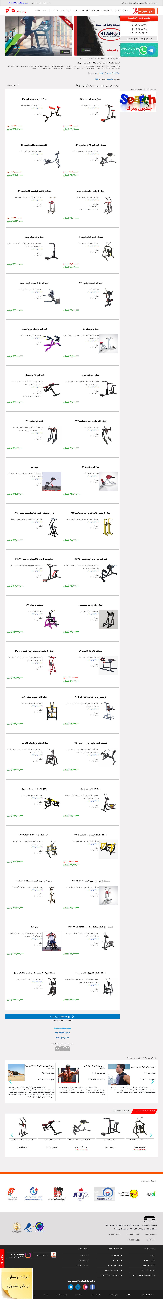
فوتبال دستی (95, 1294)
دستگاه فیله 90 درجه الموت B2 (34, 99)
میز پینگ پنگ (62, 1294)
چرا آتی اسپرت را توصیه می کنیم (144, 1275)
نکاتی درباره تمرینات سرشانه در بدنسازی (94, 1066)
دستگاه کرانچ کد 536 (34, 605)
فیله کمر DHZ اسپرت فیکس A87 (34, 283)
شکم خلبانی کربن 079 (34, 421)
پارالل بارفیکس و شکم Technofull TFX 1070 (34, 880)
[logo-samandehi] (17, 1228)
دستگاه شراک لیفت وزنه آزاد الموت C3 (90, 834)
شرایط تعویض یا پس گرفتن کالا (111, 1275)
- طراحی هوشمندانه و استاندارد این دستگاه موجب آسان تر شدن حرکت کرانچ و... (82, 982)
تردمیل (128, 1294)
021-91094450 (114, 73)
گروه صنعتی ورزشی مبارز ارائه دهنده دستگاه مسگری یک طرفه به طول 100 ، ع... (24, 246)
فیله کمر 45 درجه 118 (90, 467)
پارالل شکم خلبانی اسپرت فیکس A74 (90, 421)
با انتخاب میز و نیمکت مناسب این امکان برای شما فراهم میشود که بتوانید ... (25, 660)
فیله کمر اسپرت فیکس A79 (90, 283)
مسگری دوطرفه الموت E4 (90, 99)
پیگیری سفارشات (116, 1255)
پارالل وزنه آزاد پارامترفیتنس (90, 605)
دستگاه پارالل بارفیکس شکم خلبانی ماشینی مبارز (34, 972)
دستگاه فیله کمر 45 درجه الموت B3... (86, 152)
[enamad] (29, 1228)
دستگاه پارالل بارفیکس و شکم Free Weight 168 (90, 880)
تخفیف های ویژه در (17, 1254)
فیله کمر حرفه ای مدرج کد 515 (34, 329)
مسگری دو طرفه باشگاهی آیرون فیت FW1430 (34, 559)
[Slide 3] (58, 53)
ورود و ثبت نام (21, 12)
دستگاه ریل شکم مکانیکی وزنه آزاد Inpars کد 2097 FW (90, 926)
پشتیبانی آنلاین (42, 1254)
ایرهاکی (45, 1294)
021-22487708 (102, 73)
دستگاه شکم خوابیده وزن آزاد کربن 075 (90, 743)
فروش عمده (84, 1255)
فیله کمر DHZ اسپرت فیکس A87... (30, 290)
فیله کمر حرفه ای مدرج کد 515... (31, 336)
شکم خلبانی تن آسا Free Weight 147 (34, 834)
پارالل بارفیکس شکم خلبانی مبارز (90, 191)
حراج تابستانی (36, 3)
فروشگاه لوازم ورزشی (146, 1294)
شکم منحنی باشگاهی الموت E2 (34, 145)
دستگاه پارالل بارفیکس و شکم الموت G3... (28, 198)
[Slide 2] (62, 53)
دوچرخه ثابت (113, 1294)
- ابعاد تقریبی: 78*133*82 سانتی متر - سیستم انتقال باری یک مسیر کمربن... (26, 384)
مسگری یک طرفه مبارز (34, 237)
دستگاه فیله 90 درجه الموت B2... (31, 106)
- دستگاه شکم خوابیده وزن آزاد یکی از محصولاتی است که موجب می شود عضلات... (82, 752)
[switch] (102, 86)
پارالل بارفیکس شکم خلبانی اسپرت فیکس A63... (82, 520)
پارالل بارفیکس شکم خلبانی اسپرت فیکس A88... (26, 520)
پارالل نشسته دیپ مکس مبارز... (31, 796)
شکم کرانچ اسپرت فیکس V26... (31, 704)
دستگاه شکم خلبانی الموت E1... (88, 244)
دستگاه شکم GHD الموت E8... (88, 658)
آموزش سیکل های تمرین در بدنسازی (143, 1067)
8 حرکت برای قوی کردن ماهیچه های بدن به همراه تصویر (39, 1066)
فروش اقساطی (83, 1260)
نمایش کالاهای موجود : (112, 86)
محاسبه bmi (47, 3)
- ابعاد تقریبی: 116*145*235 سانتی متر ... (28, 980)
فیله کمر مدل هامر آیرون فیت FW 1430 (90, 559)
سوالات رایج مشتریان (115, 1265)
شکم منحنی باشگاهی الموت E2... (31, 152)
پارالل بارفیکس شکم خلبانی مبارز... (87, 198)
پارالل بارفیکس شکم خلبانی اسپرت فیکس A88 (34, 513)
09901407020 (62, 1038)
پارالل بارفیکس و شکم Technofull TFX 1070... (27, 888)
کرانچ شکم (34, 926)
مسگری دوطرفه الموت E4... (89, 106)
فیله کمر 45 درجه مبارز (34, 375)
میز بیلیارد (79, 1294)
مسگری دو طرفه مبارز (90, 375)
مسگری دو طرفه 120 (91, 329)
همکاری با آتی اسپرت (148, 1270)
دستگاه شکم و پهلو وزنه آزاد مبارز (34, 743)
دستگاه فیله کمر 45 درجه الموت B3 (91, 145)
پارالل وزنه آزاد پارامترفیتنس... (89, 612)
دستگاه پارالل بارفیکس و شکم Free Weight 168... (82, 888)
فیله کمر (34, 467)
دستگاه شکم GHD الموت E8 (90, 651)
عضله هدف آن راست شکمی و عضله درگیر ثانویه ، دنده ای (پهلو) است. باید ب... (25, 936)
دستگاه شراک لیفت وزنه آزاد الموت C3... (85, 842)
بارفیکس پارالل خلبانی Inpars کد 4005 (90, 697)
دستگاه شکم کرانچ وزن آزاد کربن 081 (91, 972)
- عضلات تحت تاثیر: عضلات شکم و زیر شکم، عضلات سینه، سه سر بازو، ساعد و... (27, 430)
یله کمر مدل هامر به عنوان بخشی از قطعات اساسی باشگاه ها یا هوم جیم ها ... (81, 568)
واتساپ (110, 79)
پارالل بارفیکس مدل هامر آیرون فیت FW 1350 (34, 651)
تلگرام (96, 79)
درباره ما (152, 1255)
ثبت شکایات (117, 1260)
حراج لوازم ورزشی (82, 1265)
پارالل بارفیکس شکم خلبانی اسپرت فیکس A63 (90, 513)
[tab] (144, 1111)
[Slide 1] (67, 53)
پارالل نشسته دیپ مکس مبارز (34, 789)
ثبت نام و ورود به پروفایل (113, 1270)
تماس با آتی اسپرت (148, 1265)
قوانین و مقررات (149, 1260)
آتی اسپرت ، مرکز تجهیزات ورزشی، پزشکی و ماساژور (138, 3)
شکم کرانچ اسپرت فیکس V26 (34, 697)
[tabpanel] (81, 1135)
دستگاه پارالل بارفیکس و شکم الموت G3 (34, 191)
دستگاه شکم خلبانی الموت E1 (91, 237)
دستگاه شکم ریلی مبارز (90, 789)
